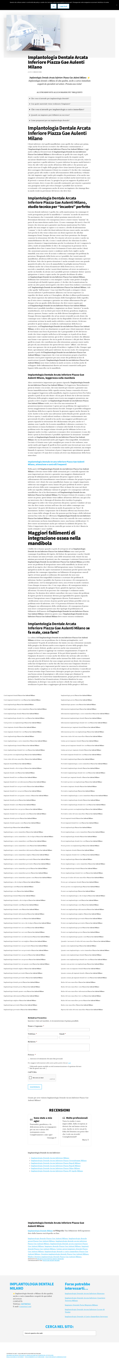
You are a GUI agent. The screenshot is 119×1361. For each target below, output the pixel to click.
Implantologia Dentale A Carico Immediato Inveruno (86, 1317)
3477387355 (26, 1304)
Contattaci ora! (25, 1306)
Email (63, 1034)
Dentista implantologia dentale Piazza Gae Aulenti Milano (65, 1254)
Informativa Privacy (13, 1355)
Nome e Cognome (36, 1026)
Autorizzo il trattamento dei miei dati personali (46, 1059)
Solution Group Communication (55, 1357)
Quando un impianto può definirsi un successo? (50, 115)
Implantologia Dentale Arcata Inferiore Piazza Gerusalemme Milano (59, 1161)
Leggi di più (63, 6)
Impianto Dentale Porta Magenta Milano (81, 1305)
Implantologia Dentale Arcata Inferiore (50, 1259)
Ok (54, 6)
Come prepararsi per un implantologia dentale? (50, 120)
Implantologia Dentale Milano (40, 1231)
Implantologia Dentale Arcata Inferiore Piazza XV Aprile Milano (57, 1171)
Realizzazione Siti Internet (15, 1357)
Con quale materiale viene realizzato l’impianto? (50, 104)
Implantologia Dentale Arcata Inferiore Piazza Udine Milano (55, 1168)
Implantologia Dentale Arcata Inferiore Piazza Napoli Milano (56, 1163)
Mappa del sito (44, 1355)
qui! (69, 1063)
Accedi (51, 1355)
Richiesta (32, 1042)
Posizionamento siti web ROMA (34, 1357)
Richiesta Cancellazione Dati (29, 1355)
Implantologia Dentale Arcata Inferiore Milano (50, 1158)
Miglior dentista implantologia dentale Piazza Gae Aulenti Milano (54, 1257)
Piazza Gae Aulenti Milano (51, 1260)
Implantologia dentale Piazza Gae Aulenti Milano (48, 1238)
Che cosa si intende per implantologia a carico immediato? (57, 109)
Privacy (32, 1055)
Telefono (32, 1034)
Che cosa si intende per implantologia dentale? (50, 98)
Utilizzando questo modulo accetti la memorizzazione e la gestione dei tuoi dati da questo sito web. (55, 1067)
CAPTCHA (32, 1072)
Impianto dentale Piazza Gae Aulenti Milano (63, 1246)
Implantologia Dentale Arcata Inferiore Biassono (84, 1293)
